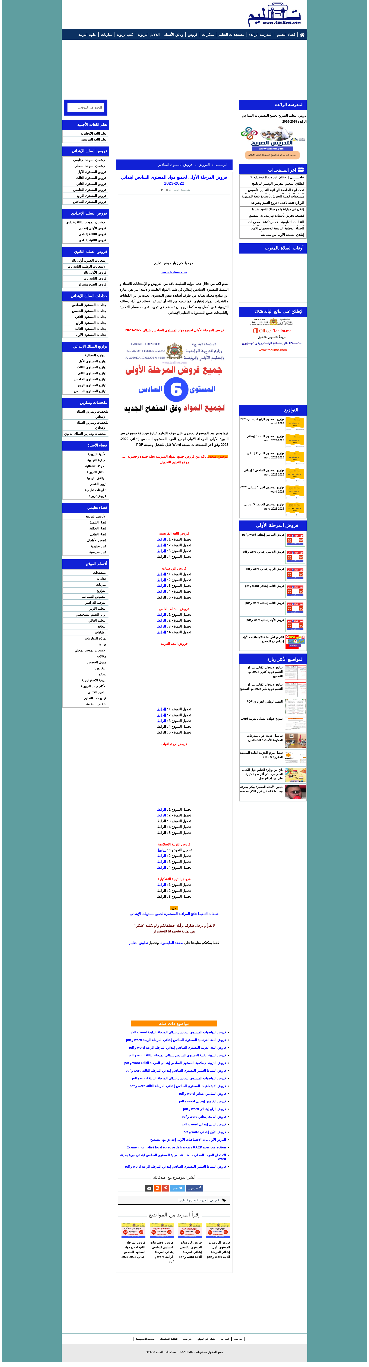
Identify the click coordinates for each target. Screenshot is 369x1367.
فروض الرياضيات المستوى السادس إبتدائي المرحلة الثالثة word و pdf (179, 1078)
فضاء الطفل (98, 534)
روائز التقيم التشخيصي (91, 614)
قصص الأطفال (96, 540)
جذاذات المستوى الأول (91, 334)
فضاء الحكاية (97, 528)
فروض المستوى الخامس (89, 189)
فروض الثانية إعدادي (92, 240)
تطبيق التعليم (138, 943)
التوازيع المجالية (95, 355)
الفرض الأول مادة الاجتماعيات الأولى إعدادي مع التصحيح (188, 1139)
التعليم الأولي (97, 608)
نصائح (102, 674)
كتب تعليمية (98, 546)
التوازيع (101, 590)
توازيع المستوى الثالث (91, 367)
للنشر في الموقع (206, 1338)
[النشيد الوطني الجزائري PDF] (295, 706)
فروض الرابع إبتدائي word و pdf (204, 1109)
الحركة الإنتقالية (95, 466)
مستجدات (99, 572)
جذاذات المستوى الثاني (90, 317)
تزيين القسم (98, 484)
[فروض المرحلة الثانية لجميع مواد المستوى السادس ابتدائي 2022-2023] (133, 1230)
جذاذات (101, 578)
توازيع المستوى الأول (92, 361)
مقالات (101, 656)
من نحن (238, 1338)
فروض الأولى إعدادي (92, 228)
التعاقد (102, 626)
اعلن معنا (187, 1338)
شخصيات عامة (96, 704)
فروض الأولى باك (94, 272)
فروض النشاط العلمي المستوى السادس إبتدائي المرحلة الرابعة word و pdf (175, 1166)
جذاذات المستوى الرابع (91, 323)
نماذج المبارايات (95, 638)
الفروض (214, 1200)
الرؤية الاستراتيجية (94, 680)
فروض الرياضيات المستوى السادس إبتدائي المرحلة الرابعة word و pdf (178, 1032)
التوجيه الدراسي (95, 602)
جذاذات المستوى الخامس (89, 311)
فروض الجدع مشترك (92, 284)
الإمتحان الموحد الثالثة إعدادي (86, 222)
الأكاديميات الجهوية (93, 686)
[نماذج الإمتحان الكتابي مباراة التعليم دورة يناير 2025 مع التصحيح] (295, 689)
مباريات (101, 584)
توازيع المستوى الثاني (92, 373)
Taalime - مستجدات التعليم (174, 1352)
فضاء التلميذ (98, 522)
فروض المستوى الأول (92, 172)
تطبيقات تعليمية (95, 490)
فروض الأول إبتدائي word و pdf (204, 1132)
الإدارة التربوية (96, 460)
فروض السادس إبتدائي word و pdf (202, 1093)
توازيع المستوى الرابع (92, 385)
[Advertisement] (142, 12)
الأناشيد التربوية (95, 516)
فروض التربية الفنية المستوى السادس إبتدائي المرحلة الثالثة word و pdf (177, 1055)
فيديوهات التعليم (95, 698)
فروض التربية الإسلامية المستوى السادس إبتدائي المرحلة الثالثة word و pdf (175, 1063)
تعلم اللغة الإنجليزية (93, 133)
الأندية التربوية (97, 454)
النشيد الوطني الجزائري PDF (265, 701)
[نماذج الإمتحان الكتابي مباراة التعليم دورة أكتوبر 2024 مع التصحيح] (295, 672)
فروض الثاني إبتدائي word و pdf (204, 1124)
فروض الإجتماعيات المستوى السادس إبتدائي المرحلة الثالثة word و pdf (178, 1086)
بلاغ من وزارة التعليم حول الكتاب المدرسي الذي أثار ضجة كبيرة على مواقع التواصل (262, 774)
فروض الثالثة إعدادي (92, 234)
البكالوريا (100, 668)
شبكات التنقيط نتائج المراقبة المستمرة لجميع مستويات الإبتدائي (174, 914)
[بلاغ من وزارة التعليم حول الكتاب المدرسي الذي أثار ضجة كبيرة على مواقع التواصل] (295, 775)
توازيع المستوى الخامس (90, 379)
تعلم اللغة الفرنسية (93, 139)
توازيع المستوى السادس (90, 391)
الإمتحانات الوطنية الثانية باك (87, 266)
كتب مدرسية (97, 552)
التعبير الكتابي (97, 692)
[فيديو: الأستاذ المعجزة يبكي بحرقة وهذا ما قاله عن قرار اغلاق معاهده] (295, 792)
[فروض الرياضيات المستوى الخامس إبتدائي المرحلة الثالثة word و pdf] (190, 1230)
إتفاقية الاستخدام (168, 1338)
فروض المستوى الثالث (91, 178)
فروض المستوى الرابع (91, 195)
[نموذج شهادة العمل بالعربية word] (295, 723)
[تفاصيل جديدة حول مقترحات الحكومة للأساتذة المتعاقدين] (295, 741)
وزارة (102, 644)
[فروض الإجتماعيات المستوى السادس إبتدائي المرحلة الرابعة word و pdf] (162, 1230)
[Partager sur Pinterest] (165, 1188)
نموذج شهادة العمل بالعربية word (262, 718)
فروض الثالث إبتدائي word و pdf (204, 1116)
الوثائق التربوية (96, 478)
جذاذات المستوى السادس (89, 305)
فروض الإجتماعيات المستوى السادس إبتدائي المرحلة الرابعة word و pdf (162, 1252)
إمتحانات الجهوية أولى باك (89, 260)
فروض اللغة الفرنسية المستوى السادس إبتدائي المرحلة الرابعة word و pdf (176, 1040)
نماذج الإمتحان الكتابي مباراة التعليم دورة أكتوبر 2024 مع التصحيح (265, 672)
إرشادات (100, 632)
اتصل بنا (225, 1338)
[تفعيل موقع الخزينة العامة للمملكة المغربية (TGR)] (295, 758)
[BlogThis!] (157, 1188)
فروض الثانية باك (95, 278)
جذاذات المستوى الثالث (90, 329)
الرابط (161, 545)
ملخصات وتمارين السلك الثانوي (85, 433)
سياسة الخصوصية (145, 1338)
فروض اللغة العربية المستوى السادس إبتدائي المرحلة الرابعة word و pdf (177, 1047)
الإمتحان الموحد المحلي (90, 166)
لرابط (161, 539)
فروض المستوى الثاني (91, 184)
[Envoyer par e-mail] (149, 1188)
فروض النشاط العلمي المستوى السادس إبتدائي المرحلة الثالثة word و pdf (176, 1070)
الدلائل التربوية (96, 472)
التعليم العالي (97, 620)
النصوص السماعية (94, 596)
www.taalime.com (174, 272)
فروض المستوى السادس (192, 1200)
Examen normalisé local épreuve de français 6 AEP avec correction (176, 1147)
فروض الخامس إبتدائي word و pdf (202, 1101)
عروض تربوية (97, 496)
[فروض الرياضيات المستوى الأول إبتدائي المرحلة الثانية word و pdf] (218, 1230)
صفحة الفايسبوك (171, 943)
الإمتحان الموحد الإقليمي (89, 160)
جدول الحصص (96, 662)
